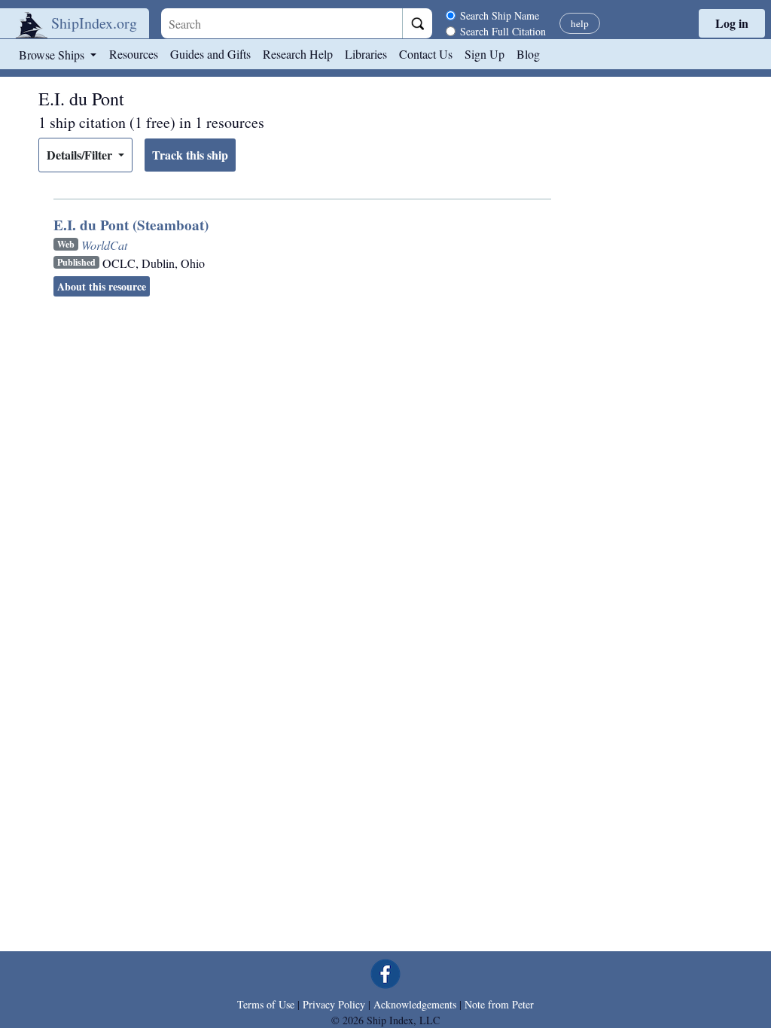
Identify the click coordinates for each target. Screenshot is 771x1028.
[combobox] (281, 23)
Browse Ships (53, 54)
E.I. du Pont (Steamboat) (131, 225)
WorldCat (104, 245)
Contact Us (426, 54)
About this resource (101, 286)
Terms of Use (265, 1004)
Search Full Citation (503, 31)
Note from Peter (499, 1004)
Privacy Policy (334, 1004)
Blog (528, 54)
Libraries (366, 54)
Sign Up (484, 54)
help (580, 23)
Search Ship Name (499, 15)
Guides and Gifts (210, 54)
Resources (133, 54)
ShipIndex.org (94, 23)
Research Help (298, 54)
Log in (731, 23)
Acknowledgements (414, 1004)
